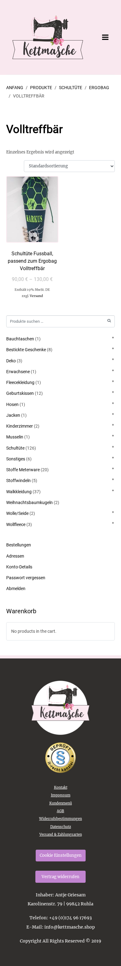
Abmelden (15, 588)
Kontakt (60, 787)
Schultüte (15, 448)
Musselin (14, 436)
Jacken (13, 415)
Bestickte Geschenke (26, 349)
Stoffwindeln (18, 480)
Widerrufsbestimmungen (60, 819)
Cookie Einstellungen (61, 855)
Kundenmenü (60, 803)
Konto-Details (19, 566)
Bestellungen (18, 544)
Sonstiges (15, 458)
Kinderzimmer (19, 426)
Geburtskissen (20, 393)
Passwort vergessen (25, 577)
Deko (11, 360)
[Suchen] (109, 320)
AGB (60, 811)
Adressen (15, 556)
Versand (36, 296)
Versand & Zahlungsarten (60, 834)
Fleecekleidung (20, 382)
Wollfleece (15, 524)
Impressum (60, 795)
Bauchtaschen (20, 338)
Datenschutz (60, 827)
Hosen (12, 404)
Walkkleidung (19, 491)
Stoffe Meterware (23, 469)
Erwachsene (18, 371)
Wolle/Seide (17, 513)
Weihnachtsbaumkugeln (29, 502)
